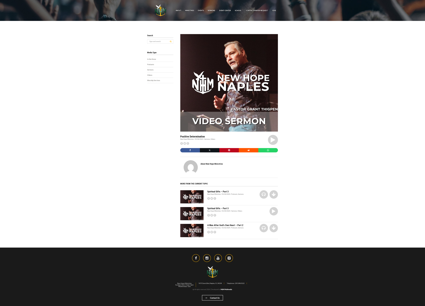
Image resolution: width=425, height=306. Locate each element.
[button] (273, 140)
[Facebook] (190, 150)
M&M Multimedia (226, 289)
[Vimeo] (229, 258)
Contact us (215, 298)
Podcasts (234, 194)
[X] (209, 150)
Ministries (189, 10)
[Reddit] (248, 150)
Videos (213, 139)
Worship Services (153, 80)
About (178, 10)
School (238, 10)
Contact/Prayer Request (257, 10)
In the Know (151, 59)
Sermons (211, 10)
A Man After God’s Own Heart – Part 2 (225, 225)
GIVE (274, 10)
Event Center (225, 10)
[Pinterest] (229, 150)
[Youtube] (218, 258)
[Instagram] (207, 258)
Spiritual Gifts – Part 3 (218, 191)
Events (201, 10)
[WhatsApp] (268, 150)
